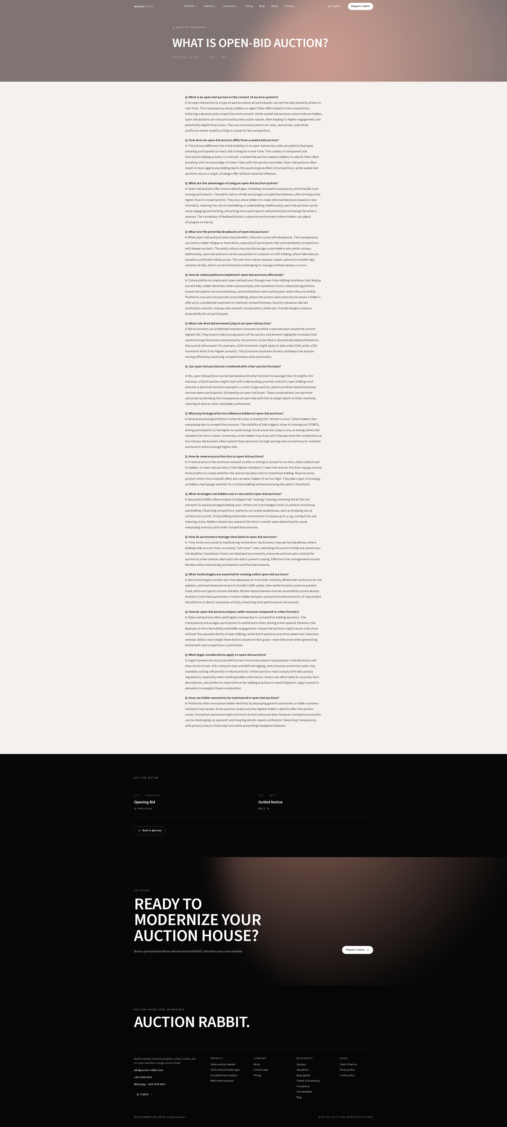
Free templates (304, 1092)
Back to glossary (191, 27)
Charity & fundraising (308, 1081)
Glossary (301, 1064)
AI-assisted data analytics (224, 1075)
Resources (229, 6)
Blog (262, 6)
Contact (289, 6)
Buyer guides (303, 1075)
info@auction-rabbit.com (148, 1070)
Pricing (249, 6)
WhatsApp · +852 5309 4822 (150, 1084)
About (274, 6)
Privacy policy (347, 1070)
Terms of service (348, 1064)
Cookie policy (347, 1075)
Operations (303, 1070)
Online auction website (223, 1064)
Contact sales (261, 1070)
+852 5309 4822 (143, 1077)
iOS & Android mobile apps (225, 1070)
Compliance (303, 1086)
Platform (189, 6)
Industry (208, 6)
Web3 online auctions (222, 1081)
